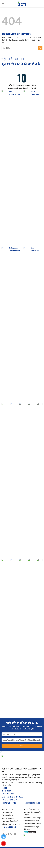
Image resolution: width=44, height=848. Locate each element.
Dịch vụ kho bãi (7, 809)
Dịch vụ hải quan (8, 818)
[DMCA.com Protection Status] (30, 832)
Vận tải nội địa (7, 812)
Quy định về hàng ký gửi (32, 818)
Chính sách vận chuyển (32, 824)
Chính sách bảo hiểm (31, 821)
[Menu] (3, 3)
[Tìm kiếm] (41, 4)
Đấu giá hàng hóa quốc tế (11, 824)
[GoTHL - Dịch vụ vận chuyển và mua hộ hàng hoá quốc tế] (22, 3)
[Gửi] (40, 48)
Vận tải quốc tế (7, 815)
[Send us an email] (7, 834)
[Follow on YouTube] (15, 834)
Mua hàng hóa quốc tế (10, 821)
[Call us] (11, 834)
